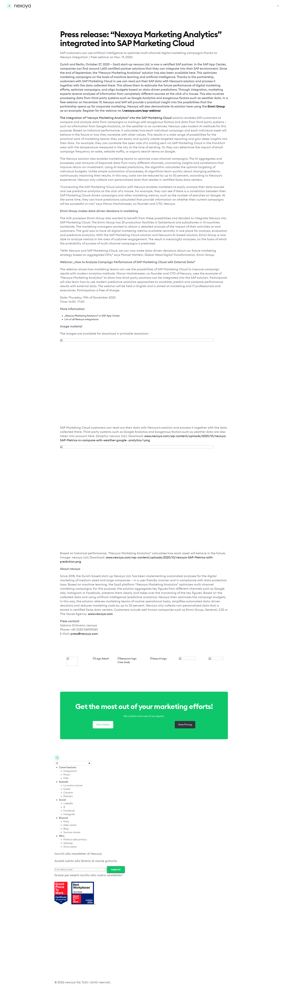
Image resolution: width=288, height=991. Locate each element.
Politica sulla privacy (75, 839)
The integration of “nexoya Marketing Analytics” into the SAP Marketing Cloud (116, 118)
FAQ (65, 778)
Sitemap (68, 843)
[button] (279, 6)
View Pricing (185, 724)
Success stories (71, 832)
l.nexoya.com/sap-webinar (141, 111)
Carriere (68, 792)
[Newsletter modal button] (186, 893)
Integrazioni (70, 771)
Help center (69, 825)
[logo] (32, 6)
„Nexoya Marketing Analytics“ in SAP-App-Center (92, 315)
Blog (66, 828)
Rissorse (63, 817)
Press (66, 821)
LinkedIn (68, 803)
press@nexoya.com (84, 634)
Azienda (63, 781)
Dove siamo (70, 846)
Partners (68, 796)
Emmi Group (216, 106)
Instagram (69, 814)
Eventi (66, 789)
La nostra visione (72, 785)
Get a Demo (103, 724)
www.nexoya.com (100, 614)
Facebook (69, 810)
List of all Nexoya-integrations (81, 319)
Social (62, 799)
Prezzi (66, 774)
